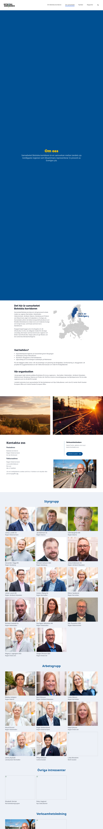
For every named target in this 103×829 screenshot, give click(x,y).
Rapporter (90, 5)
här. (17, 473)
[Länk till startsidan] (9, 5)
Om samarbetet (70, 5)
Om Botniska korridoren (54, 5)
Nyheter (80, 5)
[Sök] (98, 5)
